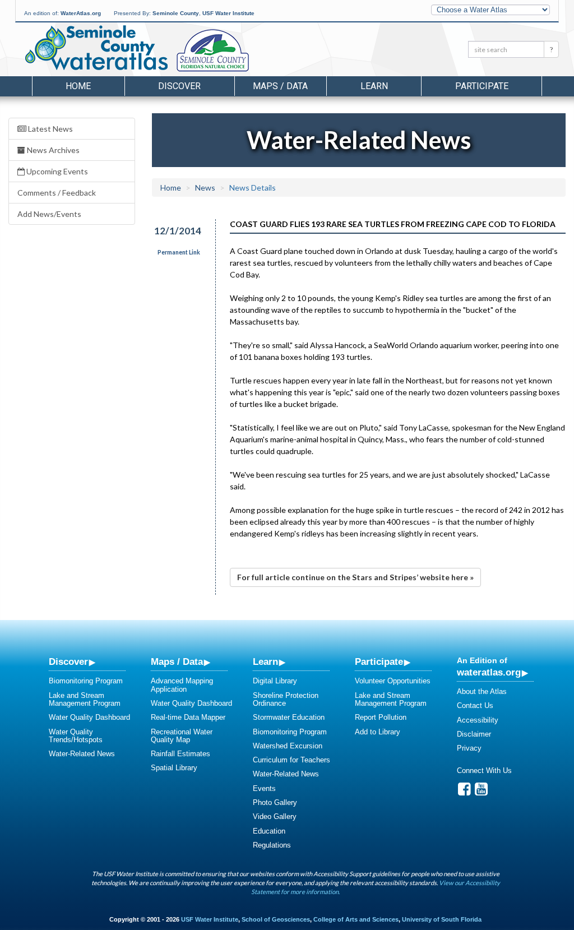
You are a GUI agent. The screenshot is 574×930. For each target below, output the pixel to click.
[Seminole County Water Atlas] (96, 48)
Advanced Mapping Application (182, 685)
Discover (68, 661)
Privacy (469, 748)
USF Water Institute (228, 13)
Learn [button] (374, 86)
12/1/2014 (177, 231)
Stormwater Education (289, 717)
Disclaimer (474, 734)
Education (269, 831)
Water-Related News (82, 753)
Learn (265, 661)
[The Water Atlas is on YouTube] (481, 792)
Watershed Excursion (287, 746)
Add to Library (377, 732)
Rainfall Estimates (180, 753)
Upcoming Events (56, 171)
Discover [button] (179, 86)
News (205, 187)
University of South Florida (442, 919)
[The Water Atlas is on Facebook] (464, 792)
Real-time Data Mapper (188, 717)
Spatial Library (174, 768)
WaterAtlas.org (81, 13)
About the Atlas (482, 691)
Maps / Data (177, 661)
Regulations (272, 845)
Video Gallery (275, 816)
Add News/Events (49, 214)
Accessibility (477, 720)
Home (78, 86)
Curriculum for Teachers (291, 760)
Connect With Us (484, 770)
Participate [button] (481, 86)
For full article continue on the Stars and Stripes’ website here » (355, 577)
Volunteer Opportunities (392, 681)
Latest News (49, 128)
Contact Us (475, 705)
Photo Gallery (275, 802)
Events (264, 788)
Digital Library (275, 681)
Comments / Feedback (56, 192)
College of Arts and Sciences (356, 919)
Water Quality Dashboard (89, 717)
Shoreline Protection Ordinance (285, 699)
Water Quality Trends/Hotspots (76, 736)
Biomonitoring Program (86, 681)
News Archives (52, 150)
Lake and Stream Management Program (85, 699)
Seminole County (175, 13)
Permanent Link (179, 252)
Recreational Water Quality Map (181, 736)
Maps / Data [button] (280, 86)
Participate (379, 661)
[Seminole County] (242, 51)
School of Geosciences (276, 919)
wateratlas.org (489, 672)
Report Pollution (380, 717)
